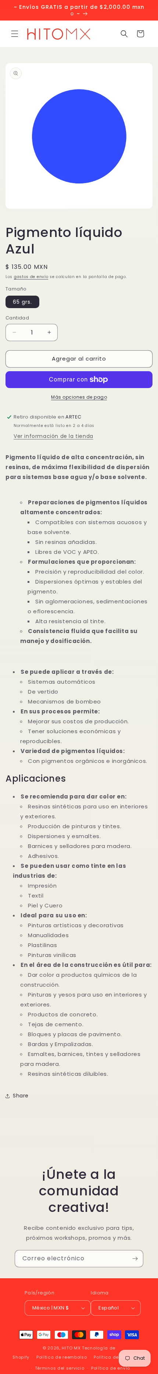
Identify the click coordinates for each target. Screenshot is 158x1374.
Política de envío (110, 1368)
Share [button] (21, 1095)
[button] (15, 34)
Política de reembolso (61, 1357)
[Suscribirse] (135, 1258)
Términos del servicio (60, 1368)
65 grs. (22, 302)
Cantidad (17, 317)
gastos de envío (31, 276)
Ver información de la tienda (53, 436)
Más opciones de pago (79, 397)
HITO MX (71, 1348)
